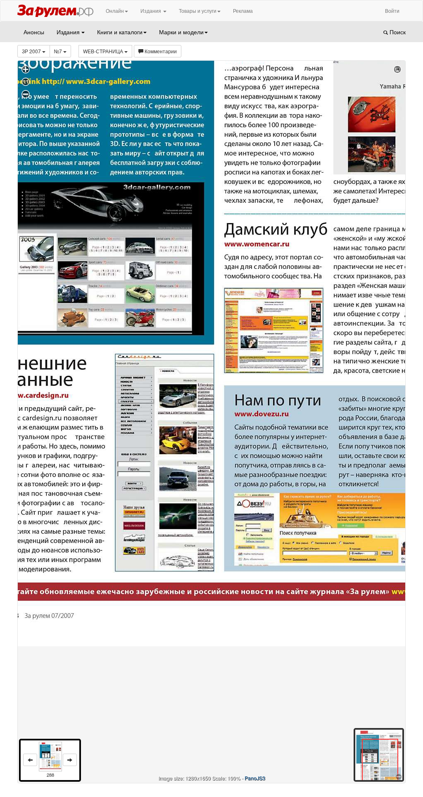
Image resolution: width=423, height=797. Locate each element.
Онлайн (115, 10)
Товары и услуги (197, 10)
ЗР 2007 (32, 51)
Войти (392, 10)
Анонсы (34, 32)
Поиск (397, 32)
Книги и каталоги (120, 32)
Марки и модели (181, 32)
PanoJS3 (255, 777)
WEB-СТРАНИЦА (103, 51)
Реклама (243, 10)
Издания (151, 10)
